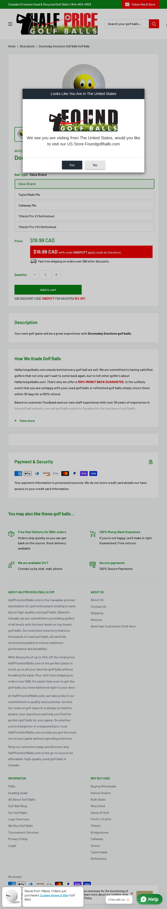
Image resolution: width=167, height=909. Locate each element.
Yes (72, 165)
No (95, 165)
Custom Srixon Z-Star (54, 895)
